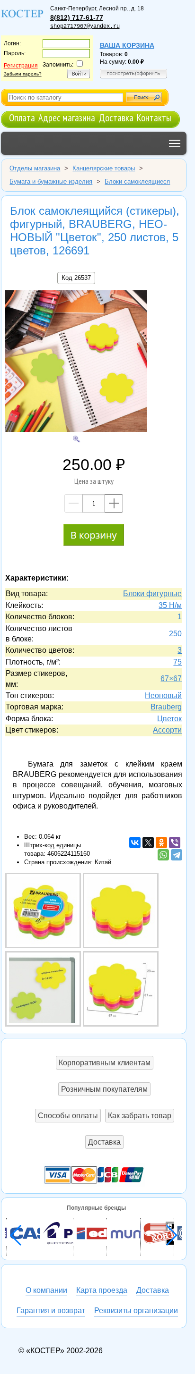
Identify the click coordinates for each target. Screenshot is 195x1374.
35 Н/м (170, 605)
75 (177, 662)
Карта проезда (101, 1290)
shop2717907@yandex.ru (85, 26)
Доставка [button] (104, 1142)
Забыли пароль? (23, 73)
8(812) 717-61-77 (76, 17)
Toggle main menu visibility (175, 143)
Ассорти (167, 730)
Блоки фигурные (152, 594)
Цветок (169, 719)
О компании (46, 1290)
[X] (148, 842)
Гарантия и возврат (51, 1311)
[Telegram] (176, 854)
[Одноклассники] (161, 842)
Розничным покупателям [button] (104, 1089)
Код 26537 (76, 277)
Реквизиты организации (136, 1311)
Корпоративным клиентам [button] (105, 1063)
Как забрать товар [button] (139, 1116)
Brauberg (166, 707)
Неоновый (163, 695)
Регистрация (21, 65)
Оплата (22, 117)
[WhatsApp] (163, 854)
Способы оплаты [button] (68, 1116)
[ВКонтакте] (135, 842)
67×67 (171, 678)
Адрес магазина (66, 117)
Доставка (116, 117)
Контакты (154, 117)
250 (175, 634)
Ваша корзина (127, 45)
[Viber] (174, 842)
